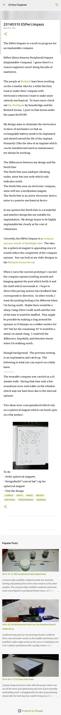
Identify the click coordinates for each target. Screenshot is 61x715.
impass (30, 495)
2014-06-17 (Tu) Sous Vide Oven (18, 679)
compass (9, 495)
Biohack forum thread (21, 262)
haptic (20, 495)
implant (40, 495)
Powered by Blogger (32, 710)
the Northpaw (16, 105)
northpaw (10, 500)
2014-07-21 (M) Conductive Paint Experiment (24, 574)
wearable (41, 500)
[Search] (57, 4)
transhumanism (25, 500)
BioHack (26, 81)
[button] (5, 34)
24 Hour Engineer (17, 4)
